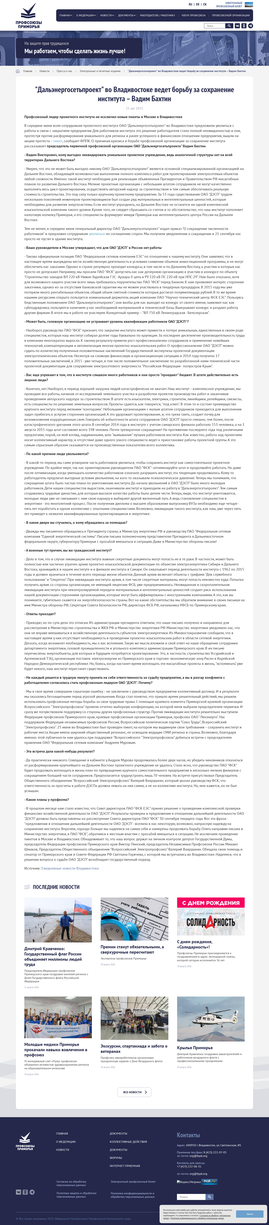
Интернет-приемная (125, 1166)
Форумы (116, 1158)
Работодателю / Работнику (157, 15)
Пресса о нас (64, 71)
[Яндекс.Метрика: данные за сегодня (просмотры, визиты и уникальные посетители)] (189, 1182)
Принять (250, 1214)
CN (204, 4)
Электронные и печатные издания (100, 71)
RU (190, 4)
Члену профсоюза (194, 15)
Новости (106, 15)
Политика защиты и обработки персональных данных (76, 1194)
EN (197, 4)
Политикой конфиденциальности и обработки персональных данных (197, 1218)
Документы (125, 15)
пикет (57, 141)
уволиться (97, 233)
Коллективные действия (128, 1141)
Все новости (132, 1092)
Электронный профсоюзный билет (133, 1181)
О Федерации (85, 15)
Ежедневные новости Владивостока (70, 868)
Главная (64, 15)
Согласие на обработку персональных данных (71, 1183)
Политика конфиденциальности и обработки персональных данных (133, 1195)
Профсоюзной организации (231, 15)
